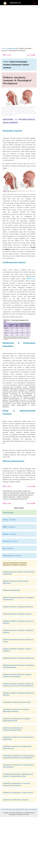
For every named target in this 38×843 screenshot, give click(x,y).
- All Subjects (8, 548)
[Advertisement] (19, 27)
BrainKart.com (15, 3)
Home (3, 48)
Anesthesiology (12, 48)
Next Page (30, 55)
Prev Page (7, 55)
